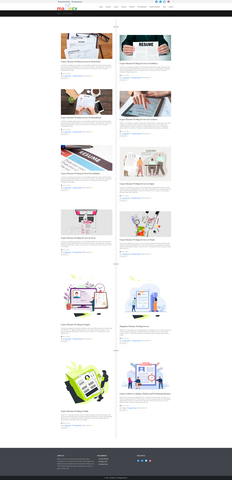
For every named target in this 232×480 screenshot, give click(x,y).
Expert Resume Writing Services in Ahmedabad (81, 117)
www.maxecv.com (103, 464)
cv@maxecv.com (77, 1)
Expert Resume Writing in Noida (74, 411)
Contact (171, 7)
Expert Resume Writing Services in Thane (137, 240)
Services (123, 7)
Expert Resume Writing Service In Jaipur (137, 184)
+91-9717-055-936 (64, 1)
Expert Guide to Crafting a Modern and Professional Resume (145, 394)
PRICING (131, 7)
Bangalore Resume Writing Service (134, 326)
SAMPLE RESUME (155, 7)
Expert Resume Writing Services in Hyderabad (80, 61)
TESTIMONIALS (142, 7)
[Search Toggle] (174, 1)
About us (108, 7)
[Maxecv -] (67, 6)
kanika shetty (68, 76)
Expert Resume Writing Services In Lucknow (138, 119)
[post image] (86, 46)
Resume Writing (78, 76)
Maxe (124, 408)
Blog (164, 7)
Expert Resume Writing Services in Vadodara (139, 63)
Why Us (116, 7)
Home (101, 7)
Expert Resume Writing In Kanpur (75, 324)
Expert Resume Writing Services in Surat (78, 238)
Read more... (65, 78)
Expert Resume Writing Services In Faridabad (80, 173)
